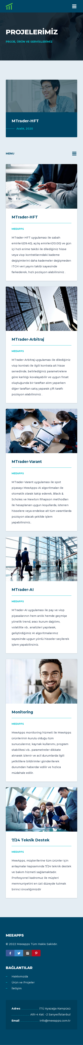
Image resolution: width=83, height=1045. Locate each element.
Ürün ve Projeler (23, 982)
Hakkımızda (20, 976)
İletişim (17, 988)
